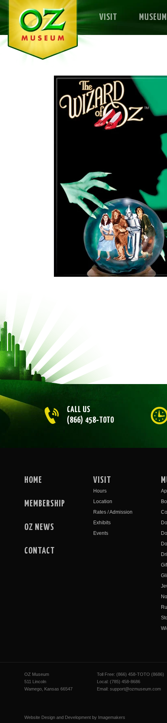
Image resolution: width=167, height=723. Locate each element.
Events (100, 533)
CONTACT (39, 551)
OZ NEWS (39, 527)
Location (102, 501)
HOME (33, 480)
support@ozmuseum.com (135, 688)
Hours (100, 491)
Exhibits (102, 522)
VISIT (108, 17)
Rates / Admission (113, 512)
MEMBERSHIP (44, 503)
